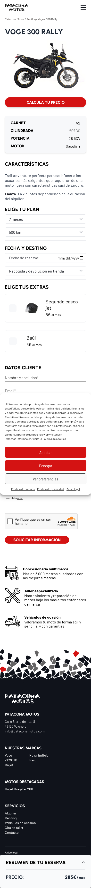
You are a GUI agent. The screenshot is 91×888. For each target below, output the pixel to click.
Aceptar (45, 452)
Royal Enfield (39, 755)
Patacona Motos (14, 19)
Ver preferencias (45, 479)
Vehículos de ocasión (20, 822)
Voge (41, 19)
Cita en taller (14, 827)
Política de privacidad (50, 489)
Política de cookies (54, 439)
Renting (31, 19)
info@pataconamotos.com (25, 731)
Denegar (45, 465)
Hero (32, 760)
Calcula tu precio (46, 102)
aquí (20, 498)
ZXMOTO (11, 760)
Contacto (12, 832)
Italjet (9, 765)
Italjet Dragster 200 (19, 789)
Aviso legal (73, 489)
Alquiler (10, 813)
